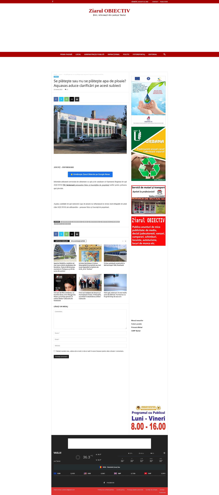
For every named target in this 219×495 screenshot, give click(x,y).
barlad (85, 222)
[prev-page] (123, 241)
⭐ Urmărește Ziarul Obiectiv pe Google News (90, 174)
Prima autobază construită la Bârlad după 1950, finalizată (114, 264)
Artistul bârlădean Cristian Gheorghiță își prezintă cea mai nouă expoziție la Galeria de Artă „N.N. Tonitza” (90, 266)
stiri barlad (115, 222)
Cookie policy (121, 490)
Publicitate (164, 2)
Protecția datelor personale (135, 490)
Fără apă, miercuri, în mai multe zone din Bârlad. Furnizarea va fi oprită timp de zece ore (115, 295)
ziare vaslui (66, 224)
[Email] (71, 99)
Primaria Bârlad (136, 327)
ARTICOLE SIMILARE (62, 241)
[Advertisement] (109, 35)
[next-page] (125, 241)
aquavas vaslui (77, 222)
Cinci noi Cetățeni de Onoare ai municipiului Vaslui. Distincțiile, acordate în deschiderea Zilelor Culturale (90, 296)
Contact (155, 2)
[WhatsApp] (66, 99)
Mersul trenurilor (137, 320)
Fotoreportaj (139, 54)
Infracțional (114, 54)
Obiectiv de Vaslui (94, 222)
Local (78, 54)
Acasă (55, 74)
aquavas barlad (66, 222)
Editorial (153, 54)
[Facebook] (52, 1)
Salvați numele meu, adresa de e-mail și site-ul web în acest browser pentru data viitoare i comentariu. (90, 351)
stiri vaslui (58, 224)
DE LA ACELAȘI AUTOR (78, 241)
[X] (61, 99)
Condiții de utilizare (151, 490)
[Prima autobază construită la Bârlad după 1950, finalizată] (115, 253)
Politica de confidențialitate (106, 490)
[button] (164, 54)
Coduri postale (136, 324)
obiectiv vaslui (106, 222)
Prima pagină (66, 54)
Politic (126, 54)
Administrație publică (94, 54)
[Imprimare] (77, 99)
